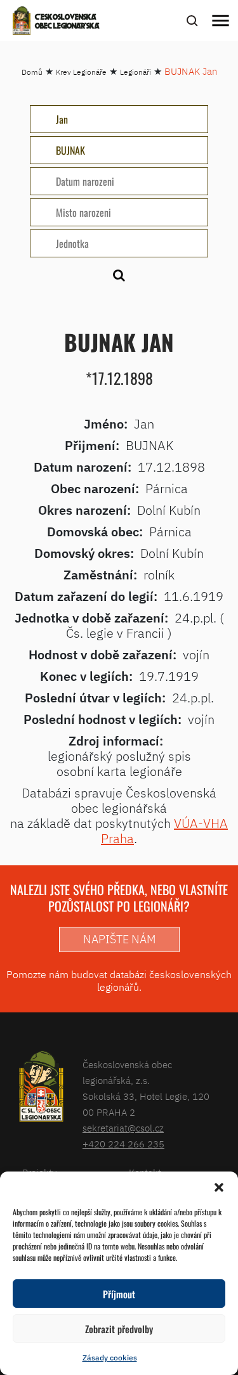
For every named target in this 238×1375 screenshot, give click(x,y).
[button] (219, 1187)
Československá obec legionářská (67, 22)
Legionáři (135, 72)
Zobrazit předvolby (119, 1329)
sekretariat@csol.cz (123, 1128)
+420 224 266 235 (123, 1144)
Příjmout (119, 1294)
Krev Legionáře (81, 72)
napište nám (119, 939)
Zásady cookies (110, 1357)
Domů (32, 72)
